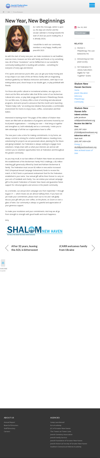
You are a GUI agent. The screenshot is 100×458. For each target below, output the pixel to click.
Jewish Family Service (58, 437)
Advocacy (78, 96)
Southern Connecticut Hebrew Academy (65, 447)
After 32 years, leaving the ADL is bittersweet (24, 248)
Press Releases (18, 12)
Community (79, 102)
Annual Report (9, 422)
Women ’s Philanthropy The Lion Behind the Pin (86, 51)
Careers (7, 431)
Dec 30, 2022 (82, 27)
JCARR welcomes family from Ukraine (73, 248)
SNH (8, 12)
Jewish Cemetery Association (61, 434)
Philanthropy (82, 33)
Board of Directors (11, 425)
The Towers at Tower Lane (60, 431)
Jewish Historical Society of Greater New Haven (68, 444)
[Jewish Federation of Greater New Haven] (17, 6)
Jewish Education (81, 93)
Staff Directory (9, 428)
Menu (92, 5)
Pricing (77, 144)
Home (3, 12)
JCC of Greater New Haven (60, 428)
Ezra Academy (55, 425)
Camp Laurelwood (57, 422)
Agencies (55, 417)
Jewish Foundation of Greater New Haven (66, 440)
